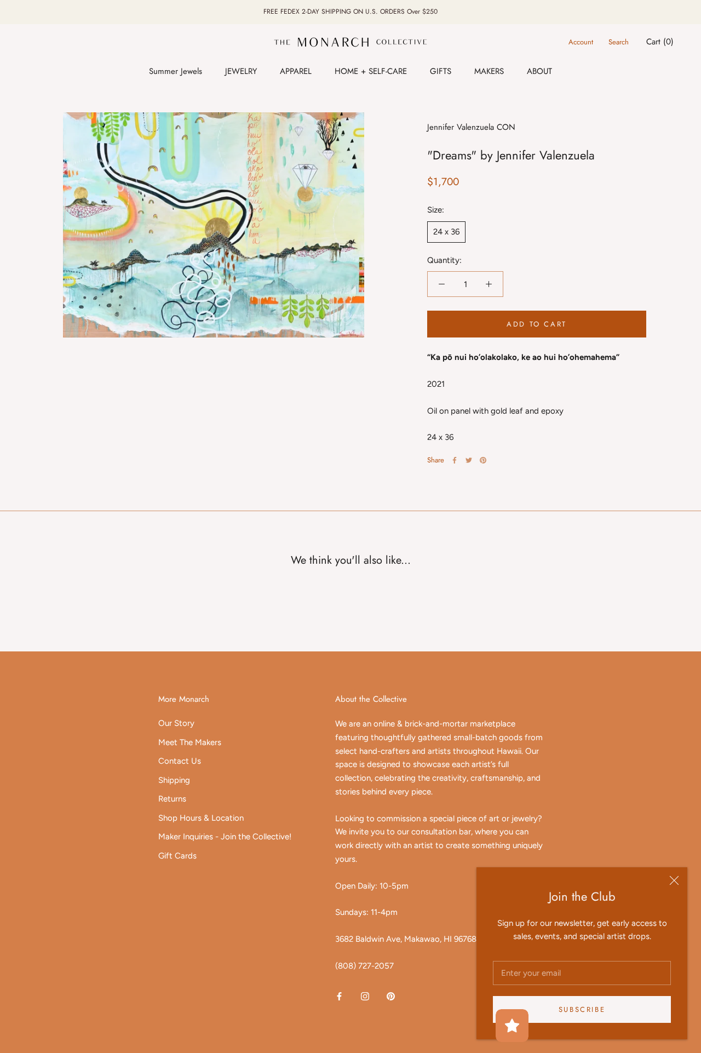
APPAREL (296, 71)
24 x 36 (446, 232)
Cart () (660, 42)
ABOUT (539, 71)
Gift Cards (177, 856)
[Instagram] (365, 996)
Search (618, 42)
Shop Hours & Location (201, 818)
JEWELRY (241, 71)
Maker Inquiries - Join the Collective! (224, 837)
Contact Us (179, 761)
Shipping (174, 780)
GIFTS (440, 71)
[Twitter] (469, 460)
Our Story (176, 723)
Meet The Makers (189, 742)
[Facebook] (454, 460)
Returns (172, 799)
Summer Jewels (175, 71)
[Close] (674, 880)
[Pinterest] (483, 460)
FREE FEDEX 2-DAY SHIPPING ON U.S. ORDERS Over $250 (350, 11)
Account (580, 42)
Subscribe (582, 1009)
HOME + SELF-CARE (371, 71)
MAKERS (489, 71)
